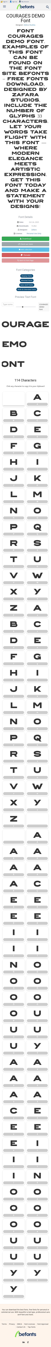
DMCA (19, 1324)
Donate (26, 255)
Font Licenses (29, 1324)
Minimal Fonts (26, 280)
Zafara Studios (29, 25)
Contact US (21, 1327)
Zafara (34, 230)
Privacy (12, 1324)
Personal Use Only (34, 233)
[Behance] (24, 1342)
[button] (47, 8)
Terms (4, 1324)
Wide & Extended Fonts (27, 289)
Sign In (4, 1)
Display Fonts (26, 276)
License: (19, 233)
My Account (25, 1)
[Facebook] (27, 1342)
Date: (21, 222)
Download (26, 238)
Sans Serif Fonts (26, 285)
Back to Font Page (27, 260)
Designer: (24, 230)
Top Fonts (31, 1327)
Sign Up (13, 1)
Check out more (26, 244)
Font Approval (42, 1324)
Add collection (26, 249)
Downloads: (24, 226)
